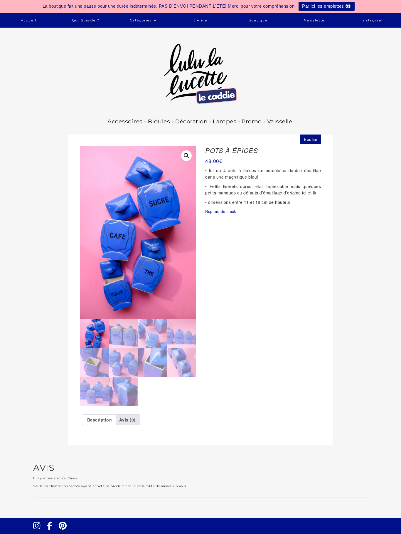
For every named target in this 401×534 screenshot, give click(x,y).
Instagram (372, 20)
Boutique (257, 20)
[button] (186, 155)
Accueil (28, 20)
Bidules (159, 121)
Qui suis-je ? (86, 20)
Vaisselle (279, 121)
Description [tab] (99, 420)
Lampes (224, 121)
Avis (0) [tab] (127, 420)
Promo (252, 121)
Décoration (191, 121)
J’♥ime (200, 20)
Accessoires (125, 121)
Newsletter (315, 20)
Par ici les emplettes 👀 (326, 6)
